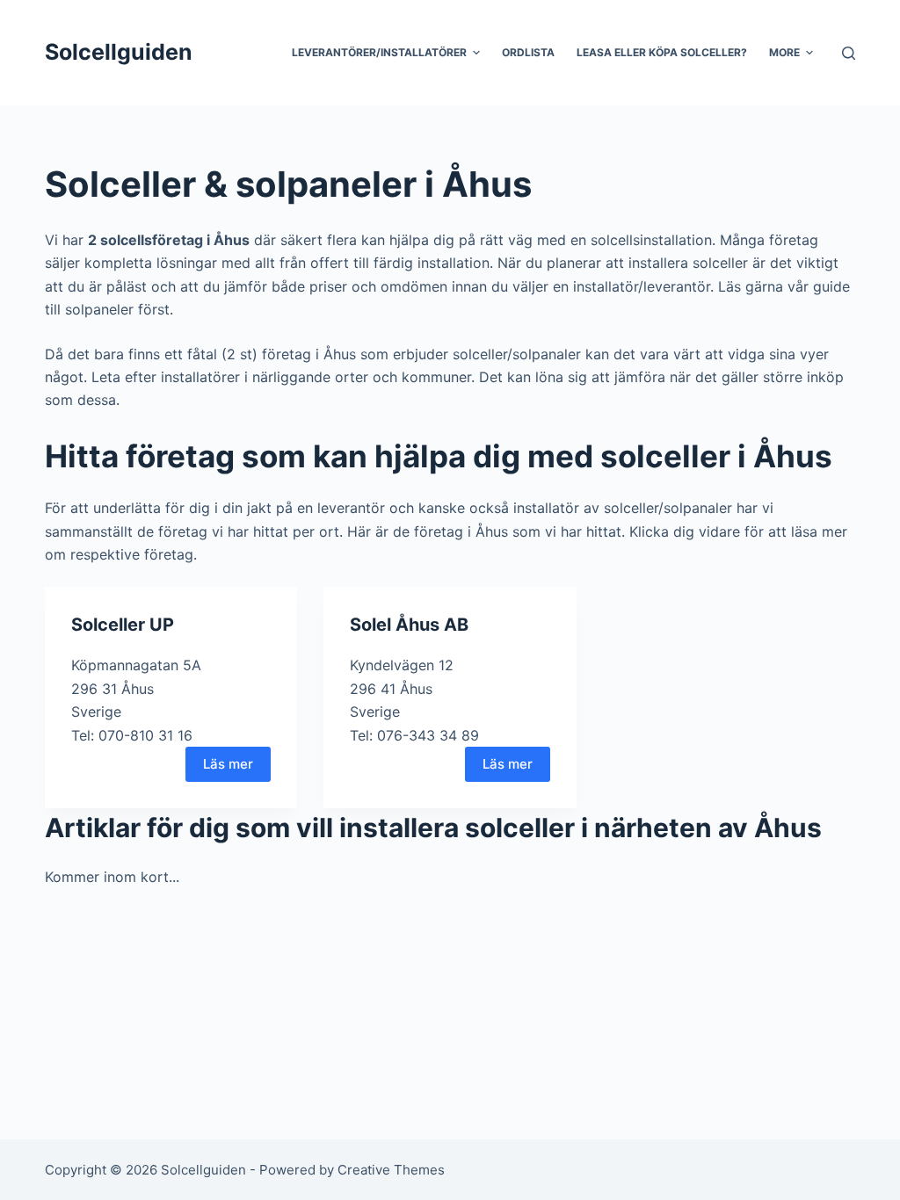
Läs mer (228, 763)
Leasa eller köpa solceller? (662, 52)
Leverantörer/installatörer (379, 52)
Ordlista (528, 52)
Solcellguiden (118, 52)
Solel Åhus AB (409, 624)
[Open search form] (848, 53)
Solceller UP (122, 624)
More (784, 52)
